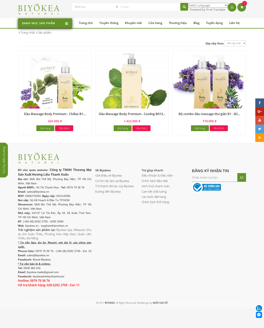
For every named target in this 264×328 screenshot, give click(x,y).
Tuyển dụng (214, 23)
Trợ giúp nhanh (152, 170)
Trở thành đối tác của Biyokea (114, 186)
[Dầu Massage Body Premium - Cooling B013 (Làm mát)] (132, 87)
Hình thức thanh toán (156, 186)
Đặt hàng (45, 128)
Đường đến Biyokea (108, 191)
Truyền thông (108, 23)
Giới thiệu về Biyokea (108, 175)
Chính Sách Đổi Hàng (155, 202)
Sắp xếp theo (214, 43)
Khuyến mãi (133, 23)
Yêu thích (64, 128)
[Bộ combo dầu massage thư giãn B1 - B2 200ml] (209, 87)
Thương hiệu (178, 23)
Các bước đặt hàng (154, 197)
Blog (196, 23)
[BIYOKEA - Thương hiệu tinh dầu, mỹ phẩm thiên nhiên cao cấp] (39, 9)
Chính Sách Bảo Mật (155, 181)
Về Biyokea (103, 170)
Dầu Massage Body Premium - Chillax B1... (55, 114)
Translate (219, 9)
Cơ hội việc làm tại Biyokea (112, 181)
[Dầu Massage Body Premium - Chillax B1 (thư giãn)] (54, 87)
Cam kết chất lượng (154, 191)
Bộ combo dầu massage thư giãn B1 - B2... (209, 114)
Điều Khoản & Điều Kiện (157, 175)
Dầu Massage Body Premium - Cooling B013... (132, 114)
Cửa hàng (155, 23)
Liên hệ (234, 23)
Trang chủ (86, 23)
